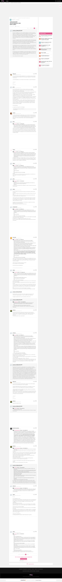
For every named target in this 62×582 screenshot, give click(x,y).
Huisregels (29, 569)
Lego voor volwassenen (45, 58)
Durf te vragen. (43, 52)
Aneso (14, 149)
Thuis (42, 36)
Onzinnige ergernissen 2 (45, 55)
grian (14, 121)
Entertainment (44, 50)
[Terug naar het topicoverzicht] (10, 20)
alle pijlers (17, 19)
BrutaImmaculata (16, 428)
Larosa (14, 112)
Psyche (43, 46)
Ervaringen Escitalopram (45, 65)
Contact (32, 569)
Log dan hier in (25, 560)
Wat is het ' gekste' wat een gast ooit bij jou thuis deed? (46, 39)
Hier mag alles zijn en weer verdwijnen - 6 (45, 45)
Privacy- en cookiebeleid (39, 569)
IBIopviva (14, 73)
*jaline (14, 163)
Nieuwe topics (2, 2)
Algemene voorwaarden (23, 569)
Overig (43, 40)
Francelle (14, 237)
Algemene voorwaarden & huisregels (15, 2)
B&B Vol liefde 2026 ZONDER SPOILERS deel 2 (46, 49)
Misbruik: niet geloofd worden (46, 42)
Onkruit (14, 310)
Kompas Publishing (38, 580)
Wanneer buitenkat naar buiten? (46, 35)
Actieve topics (7, 2)
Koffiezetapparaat (17, 430)
